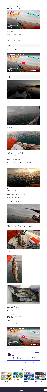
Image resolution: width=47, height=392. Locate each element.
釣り (18, 6)
